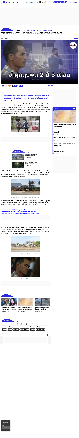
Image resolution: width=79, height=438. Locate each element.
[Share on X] (75, 38)
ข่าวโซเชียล (36, 327)
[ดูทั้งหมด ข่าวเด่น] (74, 108)
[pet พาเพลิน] (35, 2)
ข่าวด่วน (42, 327)
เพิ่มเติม (3, 425)
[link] (26, 157)
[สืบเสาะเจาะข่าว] (27, 2)
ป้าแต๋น (35, 324)
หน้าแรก (18, 30)
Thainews (32, 329)
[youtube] (60, 2)
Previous (47, 296)
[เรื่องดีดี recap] (30, 2)
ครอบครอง (40, 324)
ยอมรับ (6, 427)
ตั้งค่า (6, 429)
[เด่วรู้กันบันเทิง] (32, 2)
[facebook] (54, 2)
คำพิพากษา (14, 324)
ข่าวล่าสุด (4, 329)
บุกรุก (15, 327)
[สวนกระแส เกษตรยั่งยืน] (43, 2)
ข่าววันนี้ (9, 329)
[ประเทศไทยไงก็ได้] (45, 2)
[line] (66, 2)
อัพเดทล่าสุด (4, 332)
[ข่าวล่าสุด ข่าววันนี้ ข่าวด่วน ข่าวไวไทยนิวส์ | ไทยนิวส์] (6, 2)
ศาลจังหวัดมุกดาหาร (6, 324)
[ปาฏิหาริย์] (40, 2)
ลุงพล (24, 324)
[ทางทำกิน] (37, 2)
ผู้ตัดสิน (10, 327)
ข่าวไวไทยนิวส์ (16, 329)
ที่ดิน (26, 327)
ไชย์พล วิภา (29, 324)
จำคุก (20, 324)
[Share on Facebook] (72, 38)
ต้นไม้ (46, 324)
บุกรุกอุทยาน (20, 327)
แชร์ (70, 38)
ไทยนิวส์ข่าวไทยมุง (24, 329)
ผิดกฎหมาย (4, 327)
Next (49, 296)
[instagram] (63, 2)
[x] (57, 2)
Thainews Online (40, 329)
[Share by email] (77, 38)
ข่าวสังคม (30, 327)
